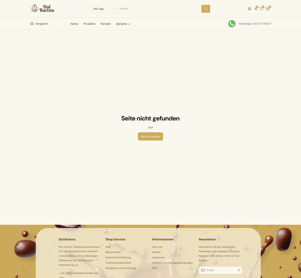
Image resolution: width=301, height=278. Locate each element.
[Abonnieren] (238, 270)
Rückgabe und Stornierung (121, 268)
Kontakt (106, 24)
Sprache (121, 24)
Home (74, 24)
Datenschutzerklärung (118, 257)
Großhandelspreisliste (118, 262)
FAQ (154, 268)
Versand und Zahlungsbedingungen (172, 262)
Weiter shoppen (150, 136)
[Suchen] (205, 9)
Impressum (158, 257)
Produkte (89, 24)
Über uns (157, 247)
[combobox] (163, 9)
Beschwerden (113, 252)
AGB (108, 247)
